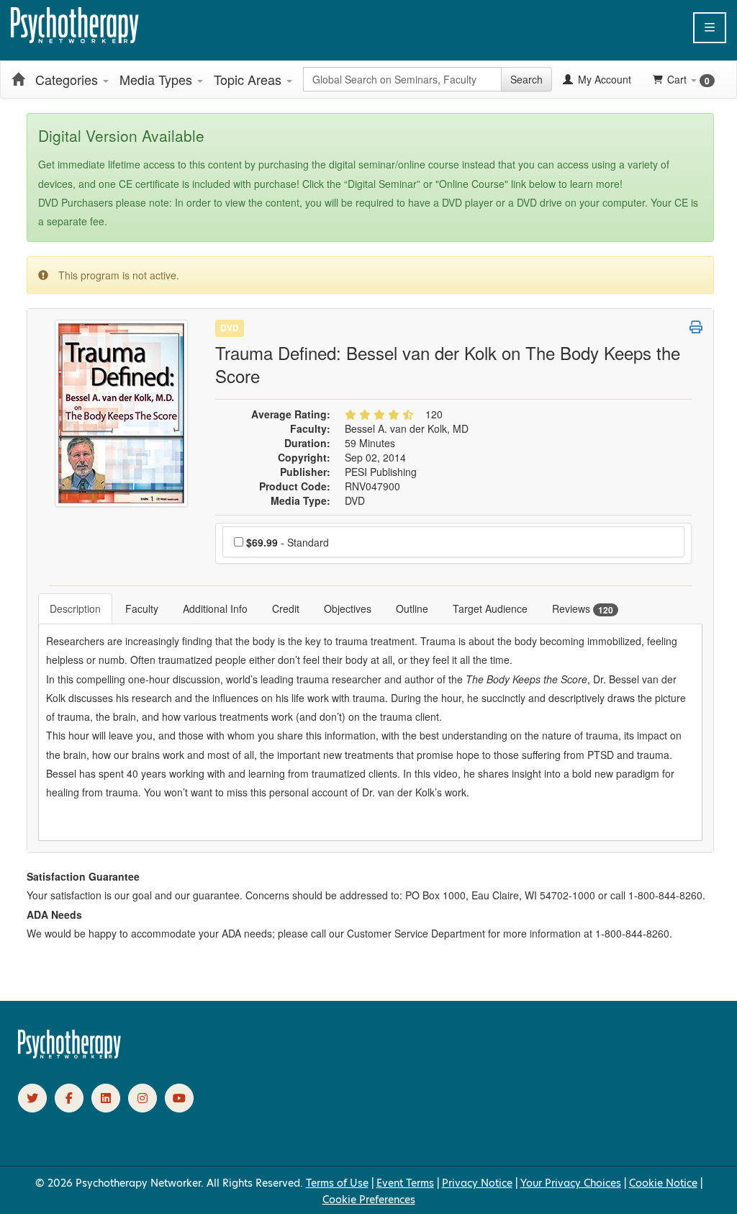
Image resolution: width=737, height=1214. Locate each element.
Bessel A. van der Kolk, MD (407, 428)
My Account (603, 79)
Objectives (347, 608)
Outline (412, 608)
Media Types (157, 79)
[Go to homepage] (70, 1055)
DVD (229, 327)
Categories (68, 79)
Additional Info (215, 608)
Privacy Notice (477, 1183)
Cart (688, 79)
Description (75, 608)
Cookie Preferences (368, 1199)
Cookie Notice (663, 1183)
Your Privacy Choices (570, 1183)
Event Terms (405, 1183)
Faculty (141, 608)
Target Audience (490, 608)
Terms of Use (337, 1183)
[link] (32, 1098)
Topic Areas (249, 79)
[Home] (18, 79)
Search (526, 79)
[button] (709, 27)
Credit (285, 608)
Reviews (582, 608)
